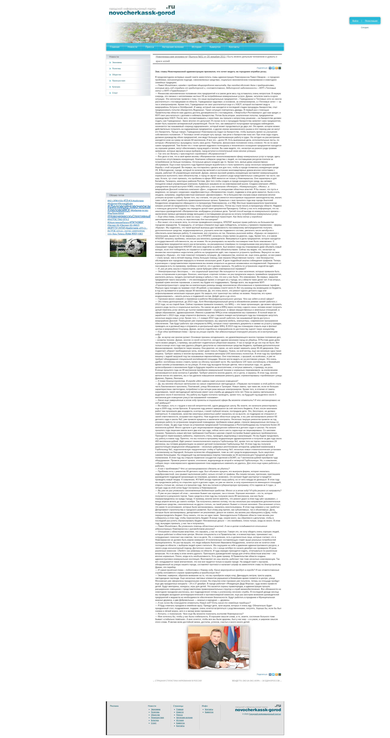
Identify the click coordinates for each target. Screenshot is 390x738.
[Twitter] (273, 67)
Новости (132, 47)
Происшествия (118, 81)
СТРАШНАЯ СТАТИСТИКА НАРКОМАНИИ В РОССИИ (177, 681)
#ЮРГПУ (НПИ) (116, 228)
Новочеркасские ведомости (171, 56)
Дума (128, 233)
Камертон (215, 47)
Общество (116, 75)
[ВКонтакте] (270, 67)
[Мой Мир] (279, 67)
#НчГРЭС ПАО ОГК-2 (118, 219)
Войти (355, 20)
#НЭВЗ (145, 211)
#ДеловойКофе (125, 203)
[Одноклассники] (276, 67)
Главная (114, 47)
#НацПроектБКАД (116, 213)
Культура (116, 87)
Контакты (234, 47)
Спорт (115, 93)
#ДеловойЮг (119, 210)
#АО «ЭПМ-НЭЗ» (115, 201)
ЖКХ (134, 233)
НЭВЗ (140, 234)
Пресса (149, 47)
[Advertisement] (128, 144)
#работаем (132, 228)
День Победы (118, 234)
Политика (116, 69)
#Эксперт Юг (113, 225)
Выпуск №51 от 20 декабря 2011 (207, 56)
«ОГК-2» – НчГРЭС (123, 231)
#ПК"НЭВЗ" (136, 222)
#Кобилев (136, 210)
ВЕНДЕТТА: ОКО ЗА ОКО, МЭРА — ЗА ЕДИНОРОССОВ (257, 681)
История (196, 47)
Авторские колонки (173, 47)
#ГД (126, 200)
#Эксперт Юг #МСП (129, 225)
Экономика (117, 62)
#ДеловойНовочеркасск (132, 206)
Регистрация (371, 20)
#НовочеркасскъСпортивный (129, 216)
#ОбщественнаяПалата (118, 223)
